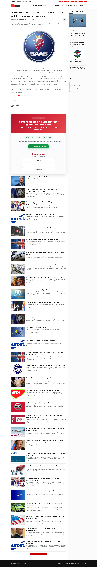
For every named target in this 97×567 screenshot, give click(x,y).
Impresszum (60, 563)
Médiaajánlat (73, 563)
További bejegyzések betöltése (38, 553)
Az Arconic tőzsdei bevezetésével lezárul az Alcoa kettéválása (44, 277)
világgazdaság (21, 19)
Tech (62, 5)
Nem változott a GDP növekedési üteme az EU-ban (40, 340)
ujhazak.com (38, 160)
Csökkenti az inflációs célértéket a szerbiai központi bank (42, 302)
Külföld (40, 5)
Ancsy (15, 19)
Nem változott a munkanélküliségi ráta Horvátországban (42, 466)
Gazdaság (45, 5)
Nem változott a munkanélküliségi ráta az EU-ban (40, 214)
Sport (75, 5)
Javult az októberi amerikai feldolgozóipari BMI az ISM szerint (43, 264)
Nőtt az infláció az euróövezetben (36, 327)
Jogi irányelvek (67, 563)
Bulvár (51, 5)
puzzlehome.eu (38, 164)
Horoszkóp (80, 5)
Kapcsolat (79, 563)
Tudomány (57, 5)
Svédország (72, 85)
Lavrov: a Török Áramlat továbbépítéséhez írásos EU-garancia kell (45, 440)
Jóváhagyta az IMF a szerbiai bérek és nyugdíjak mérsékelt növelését (46, 365)
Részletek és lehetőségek (38, 146)
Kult (71, 5)
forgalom (77, 88)
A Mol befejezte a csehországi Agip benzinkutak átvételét (42, 390)
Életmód (67, 5)
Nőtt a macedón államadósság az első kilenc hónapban (42, 290)
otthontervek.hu (38, 169)
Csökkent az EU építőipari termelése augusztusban (41, 491)
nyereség (72, 90)
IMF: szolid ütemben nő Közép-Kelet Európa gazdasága (42, 239)
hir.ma (15, 563)
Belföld (35, 5)
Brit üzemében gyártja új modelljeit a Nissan (38, 403)
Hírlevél (84, 563)
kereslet (72, 88)
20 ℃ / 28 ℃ (14, 1)
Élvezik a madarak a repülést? (77, 28)
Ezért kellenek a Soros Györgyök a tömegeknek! (40, 176)
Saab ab (71, 82)
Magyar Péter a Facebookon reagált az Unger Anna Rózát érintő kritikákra (77, 35)
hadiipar (79, 85)
